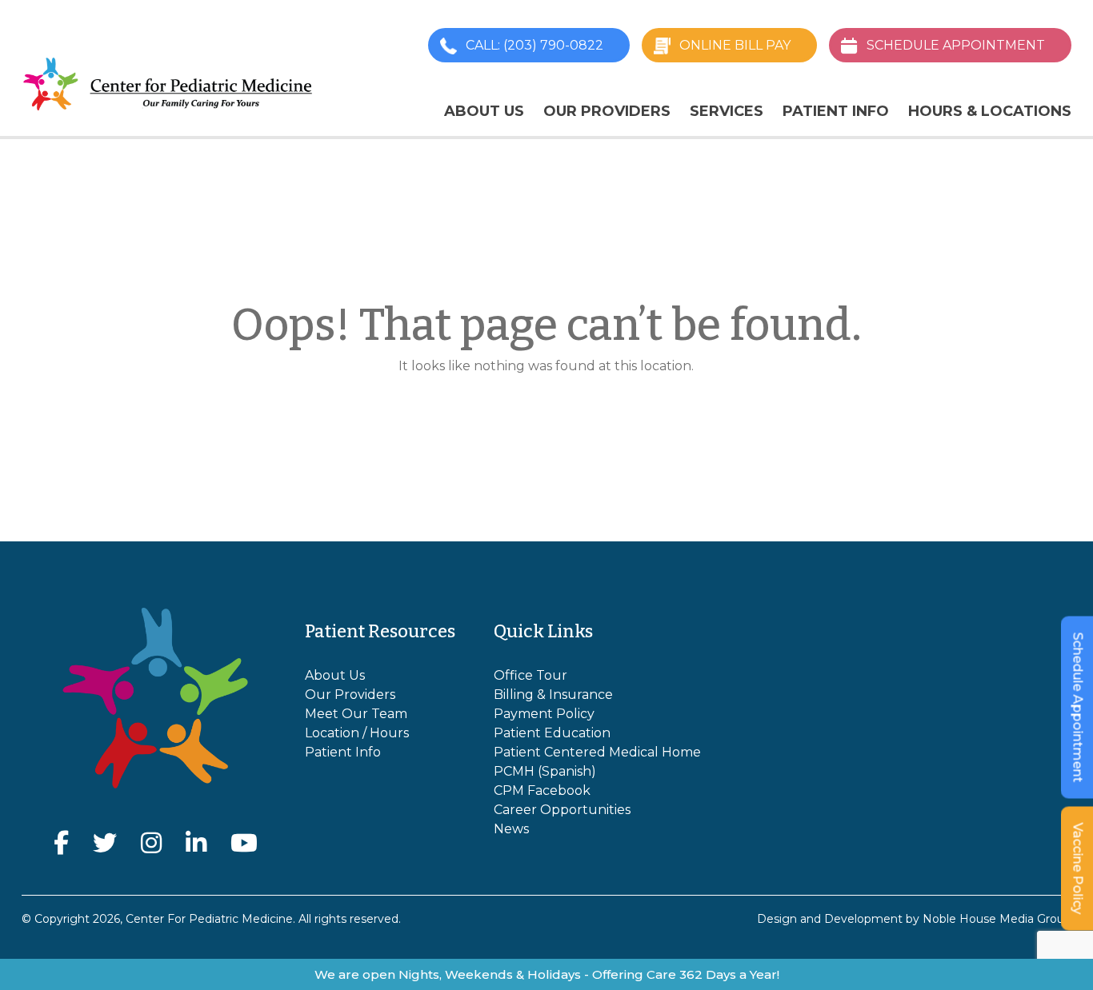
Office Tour (530, 675)
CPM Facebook (542, 790)
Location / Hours (357, 733)
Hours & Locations (989, 111)
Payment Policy (544, 713)
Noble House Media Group (997, 919)
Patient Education (552, 733)
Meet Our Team (356, 713)
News (511, 828)
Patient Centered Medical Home (597, 752)
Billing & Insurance (553, 694)
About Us (484, 111)
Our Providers (607, 111)
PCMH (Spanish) (545, 771)
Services (726, 111)
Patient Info (836, 111)
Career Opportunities (562, 809)
